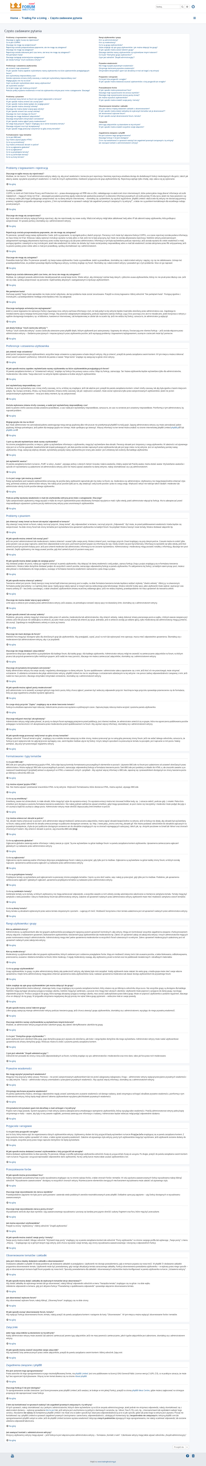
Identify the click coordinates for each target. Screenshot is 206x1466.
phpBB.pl (175, 427)
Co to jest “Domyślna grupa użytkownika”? (115, 55)
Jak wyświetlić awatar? (15, 86)
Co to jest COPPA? (13, 42)
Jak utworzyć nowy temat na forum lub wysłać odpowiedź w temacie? (34, 99)
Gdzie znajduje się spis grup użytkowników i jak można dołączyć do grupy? (128, 47)
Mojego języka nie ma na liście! (18, 81)
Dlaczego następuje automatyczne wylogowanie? (25, 57)
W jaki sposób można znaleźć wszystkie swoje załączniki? (121, 127)
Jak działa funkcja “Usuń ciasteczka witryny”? (24, 60)
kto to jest (50, 1410)
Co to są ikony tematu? (15, 157)
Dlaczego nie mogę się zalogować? (20, 50)
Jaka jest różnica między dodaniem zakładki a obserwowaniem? (124, 109)
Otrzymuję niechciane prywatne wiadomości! (116, 68)
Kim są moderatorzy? (107, 42)
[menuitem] (193, 7)
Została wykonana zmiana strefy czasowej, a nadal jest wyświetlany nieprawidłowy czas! (41, 78)
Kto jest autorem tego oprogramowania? (115, 135)
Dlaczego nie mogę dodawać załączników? (23, 116)
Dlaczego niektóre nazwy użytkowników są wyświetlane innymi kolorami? (128, 52)
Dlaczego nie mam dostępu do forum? (21, 114)
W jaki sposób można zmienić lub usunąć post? (24, 101)
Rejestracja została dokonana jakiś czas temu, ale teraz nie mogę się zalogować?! (38, 52)
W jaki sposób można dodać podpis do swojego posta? (27, 104)
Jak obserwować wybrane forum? (112, 113)
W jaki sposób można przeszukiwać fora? (115, 90)
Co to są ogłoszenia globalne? (18, 147)
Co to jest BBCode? (13, 137)
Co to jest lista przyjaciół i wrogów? (112, 79)
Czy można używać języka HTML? (19, 140)
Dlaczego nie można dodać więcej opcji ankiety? (25, 109)
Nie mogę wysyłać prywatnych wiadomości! (116, 66)
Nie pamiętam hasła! (14, 55)
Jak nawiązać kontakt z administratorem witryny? (118, 143)
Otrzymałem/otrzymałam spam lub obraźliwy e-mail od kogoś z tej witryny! (129, 71)
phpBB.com (11, 430)
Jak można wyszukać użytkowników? (113, 97)
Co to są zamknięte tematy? (17, 154)
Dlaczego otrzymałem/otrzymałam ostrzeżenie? (25, 119)
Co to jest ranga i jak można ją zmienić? (21, 88)
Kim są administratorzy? (108, 40)
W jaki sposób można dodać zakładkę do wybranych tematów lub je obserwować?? (132, 111)
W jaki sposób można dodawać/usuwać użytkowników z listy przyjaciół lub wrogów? (132, 82)
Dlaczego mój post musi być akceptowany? (23, 126)
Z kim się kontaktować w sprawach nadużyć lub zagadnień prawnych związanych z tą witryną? (136, 140)
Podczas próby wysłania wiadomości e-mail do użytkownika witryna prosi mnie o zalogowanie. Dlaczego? (48, 90)
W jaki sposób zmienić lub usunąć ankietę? (23, 111)
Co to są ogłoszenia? (14, 149)
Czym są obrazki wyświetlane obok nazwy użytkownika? (28, 83)
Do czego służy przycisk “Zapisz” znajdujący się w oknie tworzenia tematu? (35, 124)
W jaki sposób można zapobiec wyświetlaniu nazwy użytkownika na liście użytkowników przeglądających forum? (47, 72)
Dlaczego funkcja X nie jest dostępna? (114, 138)
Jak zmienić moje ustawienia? (17, 68)
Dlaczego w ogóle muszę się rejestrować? (22, 40)
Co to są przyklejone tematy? (17, 152)
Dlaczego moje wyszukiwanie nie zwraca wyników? (119, 93)
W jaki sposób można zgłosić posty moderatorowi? (26, 121)
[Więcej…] (195, 18)
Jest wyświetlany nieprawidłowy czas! (21, 76)
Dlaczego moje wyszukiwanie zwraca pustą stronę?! (119, 95)
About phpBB (81, 1376)
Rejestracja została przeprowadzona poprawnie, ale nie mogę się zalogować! (36, 47)
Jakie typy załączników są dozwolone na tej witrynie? (119, 124)
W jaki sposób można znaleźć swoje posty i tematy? (119, 100)
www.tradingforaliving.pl (107, 1462)
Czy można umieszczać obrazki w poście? (22, 144)
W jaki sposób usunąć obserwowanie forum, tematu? (120, 116)
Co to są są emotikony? (15, 142)
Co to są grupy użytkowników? (111, 45)
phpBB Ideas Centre (141, 1390)
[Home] (22, 6)
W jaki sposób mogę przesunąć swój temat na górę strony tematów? (33, 129)
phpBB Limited (81, 1373)
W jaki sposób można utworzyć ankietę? (22, 106)
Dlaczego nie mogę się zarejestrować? (21, 45)
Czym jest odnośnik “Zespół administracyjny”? (117, 57)
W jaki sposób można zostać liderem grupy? (116, 50)
